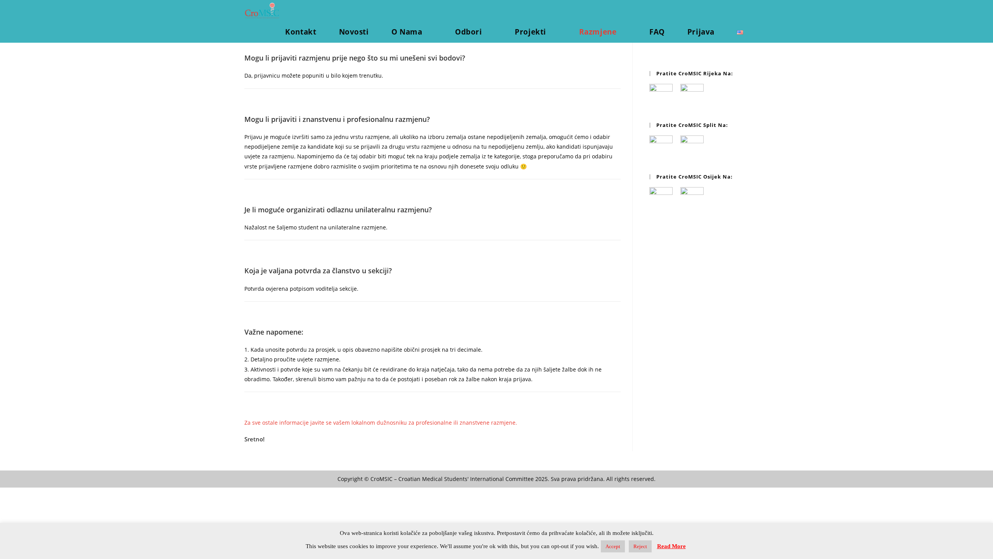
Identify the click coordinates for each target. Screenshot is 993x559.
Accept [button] (612, 546)
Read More (671, 546)
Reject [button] (640, 546)
